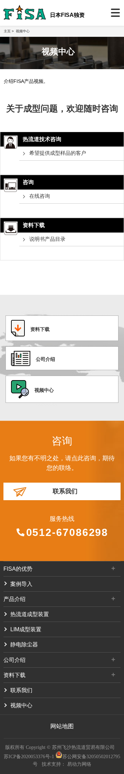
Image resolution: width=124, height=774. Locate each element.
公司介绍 (45, 359)
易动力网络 (79, 764)
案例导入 (21, 584)
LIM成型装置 (25, 629)
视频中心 (23, 31)
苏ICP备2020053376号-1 (29, 756)
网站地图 (62, 726)
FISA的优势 (17, 569)
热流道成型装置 (29, 614)
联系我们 (65, 491)
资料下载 (40, 329)
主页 (7, 31)
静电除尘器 (24, 644)
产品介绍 (14, 599)
